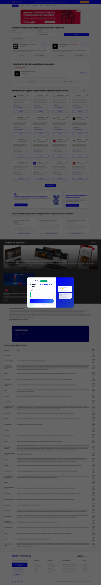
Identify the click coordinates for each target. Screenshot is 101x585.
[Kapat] (72, 279)
